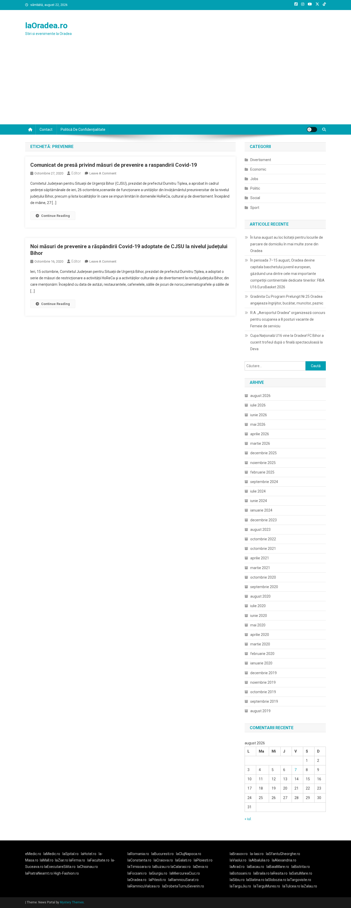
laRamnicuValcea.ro (143, 886)
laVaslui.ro (239, 860)
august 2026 (260, 396)
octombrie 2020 (263, 577)
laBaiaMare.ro (277, 867)
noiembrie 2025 (263, 463)
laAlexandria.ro (284, 860)
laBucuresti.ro (162, 854)
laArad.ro (237, 867)
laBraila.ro (261, 873)
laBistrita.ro (300, 867)
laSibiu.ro (237, 880)
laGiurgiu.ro (159, 873)
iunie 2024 (258, 501)
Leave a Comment (102, 173)
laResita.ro (279, 873)
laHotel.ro (88, 854)
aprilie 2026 (259, 434)
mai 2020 (257, 625)
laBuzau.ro (161, 867)
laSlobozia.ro (275, 880)
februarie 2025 (262, 472)
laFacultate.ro (98, 860)
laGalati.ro (183, 860)
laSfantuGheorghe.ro (283, 854)
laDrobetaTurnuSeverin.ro (183, 886)
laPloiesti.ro (203, 860)
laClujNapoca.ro (188, 854)
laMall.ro (46, 860)
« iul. (248, 819)
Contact (46, 129)
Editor (76, 173)
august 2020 (260, 596)
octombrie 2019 (263, 692)
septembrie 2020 (264, 587)
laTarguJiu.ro (241, 886)
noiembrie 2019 (263, 682)
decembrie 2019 (263, 673)
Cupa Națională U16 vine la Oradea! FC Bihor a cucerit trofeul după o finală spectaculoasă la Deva (287, 342)
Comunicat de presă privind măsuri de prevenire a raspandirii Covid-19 (113, 165)
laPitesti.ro (157, 880)
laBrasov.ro (239, 854)
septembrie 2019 (264, 701)
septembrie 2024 (264, 482)
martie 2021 (260, 568)
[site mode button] (312, 129)
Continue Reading (55, 216)
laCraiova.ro (163, 860)
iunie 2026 (258, 415)
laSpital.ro (70, 854)
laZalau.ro (309, 886)
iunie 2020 (258, 616)
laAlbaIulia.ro (259, 860)
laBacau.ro (255, 867)
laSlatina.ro (255, 880)
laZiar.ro (62, 860)
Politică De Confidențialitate (83, 129)
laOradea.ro (46, 25)
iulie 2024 (258, 491)
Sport (254, 208)
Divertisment (260, 160)
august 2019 (260, 711)
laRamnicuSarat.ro (183, 880)
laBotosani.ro (240, 873)
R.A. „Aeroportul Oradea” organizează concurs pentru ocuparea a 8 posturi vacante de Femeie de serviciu (287, 319)
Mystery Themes (72, 902)
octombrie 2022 (263, 539)
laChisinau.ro (87, 867)
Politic (255, 188)
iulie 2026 (258, 405)
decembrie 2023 (263, 520)
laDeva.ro (200, 867)
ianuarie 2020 (261, 663)
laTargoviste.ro (299, 880)
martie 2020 (260, 644)
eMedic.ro (33, 854)
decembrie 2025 (263, 453)
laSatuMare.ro (300, 873)
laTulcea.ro (291, 886)
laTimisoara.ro (139, 867)
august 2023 (260, 529)
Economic (258, 169)
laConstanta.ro (139, 860)
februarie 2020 (262, 654)
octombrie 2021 (263, 548)
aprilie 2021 (259, 558)
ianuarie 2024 (261, 510)
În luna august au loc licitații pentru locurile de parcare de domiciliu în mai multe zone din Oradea (286, 244)
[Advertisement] (175, 86)
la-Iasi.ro (257, 854)
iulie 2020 (258, 606)
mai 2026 (257, 424)
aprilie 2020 (259, 635)
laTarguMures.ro (266, 886)
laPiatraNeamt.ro (39, 873)
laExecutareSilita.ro (60, 867)
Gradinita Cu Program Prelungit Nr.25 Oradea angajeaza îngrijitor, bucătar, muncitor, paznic (286, 299)
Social (255, 198)
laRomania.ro (138, 854)
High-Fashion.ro (66, 873)
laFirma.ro (77, 860)
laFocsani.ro (137, 873)
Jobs (254, 179)
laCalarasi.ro (181, 867)
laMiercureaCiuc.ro (185, 873)
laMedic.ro (52, 854)
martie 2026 (260, 443)
